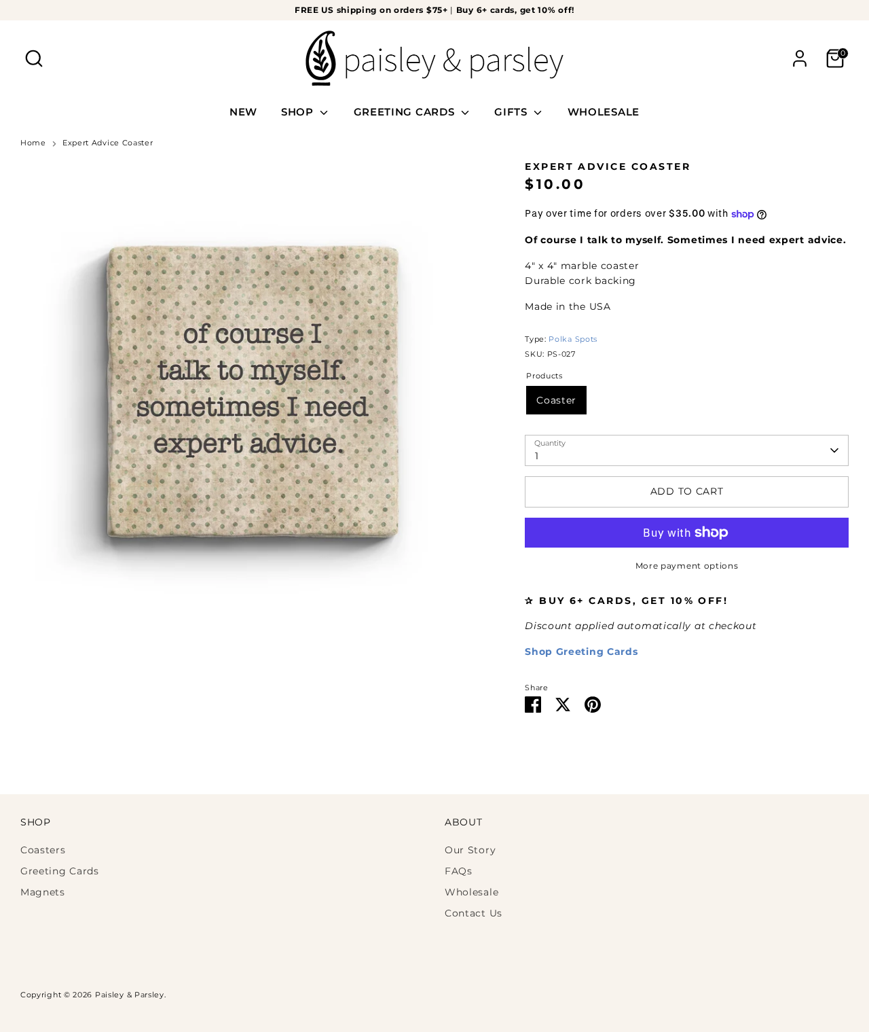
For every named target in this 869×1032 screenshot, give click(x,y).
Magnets (42, 892)
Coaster (556, 400)
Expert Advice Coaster (107, 143)
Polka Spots (573, 339)
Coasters (43, 850)
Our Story (470, 850)
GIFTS (512, 111)
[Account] (799, 58)
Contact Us (473, 913)
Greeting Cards (59, 871)
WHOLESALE (604, 111)
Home (33, 143)
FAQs (459, 871)
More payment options (687, 566)
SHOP (299, 111)
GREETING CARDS (406, 111)
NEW (243, 111)
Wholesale (471, 892)
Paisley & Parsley (129, 995)
